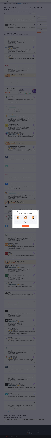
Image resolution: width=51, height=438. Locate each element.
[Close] (38, 210)
